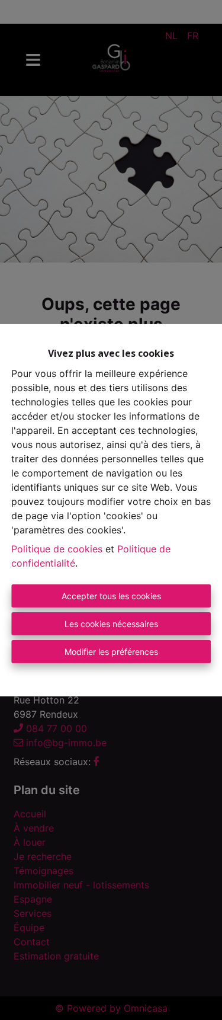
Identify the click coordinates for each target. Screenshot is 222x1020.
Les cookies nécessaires (111, 624)
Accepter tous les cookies (111, 596)
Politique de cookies (56, 549)
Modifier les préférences (111, 652)
